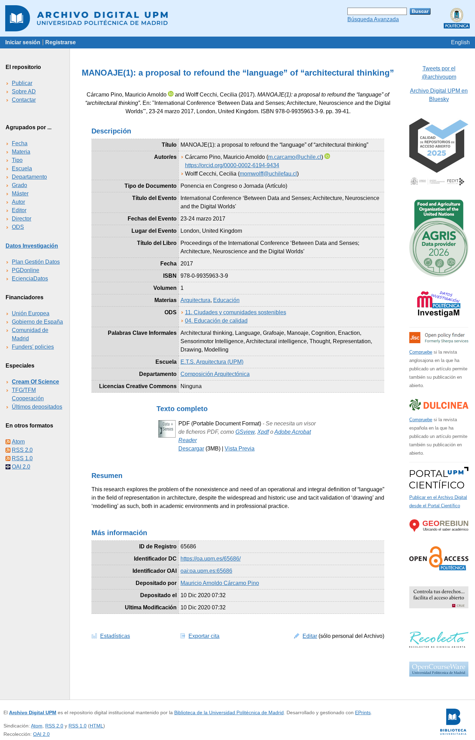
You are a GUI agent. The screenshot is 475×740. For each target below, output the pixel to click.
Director (21, 219)
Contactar (24, 100)
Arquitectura (195, 300)
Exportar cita (203, 636)
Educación (226, 300)
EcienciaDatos (30, 279)
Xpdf (263, 432)
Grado (19, 185)
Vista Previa (240, 449)
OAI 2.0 (21, 467)
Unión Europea (30, 313)
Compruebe (420, 352)
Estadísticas (115, 636)
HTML (96, 726)
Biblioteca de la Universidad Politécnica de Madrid (229, 712)
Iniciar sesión (22, 42)
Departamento (29, 177)
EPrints (363, 712)
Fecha (19, 143)
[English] (460, 42)
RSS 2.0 (22, 450)
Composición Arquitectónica (215, 374)
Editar (310, 636)
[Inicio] (237, 18)
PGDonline (25, 270)
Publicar (22, 83)
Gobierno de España (37, 322)
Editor (19, 210)
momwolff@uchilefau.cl (268, 174)
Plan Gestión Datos (36, 262)
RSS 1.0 (22, 458)
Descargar (191, 449)
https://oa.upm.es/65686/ (210, 559)
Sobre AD (24, 91)
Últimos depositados (37, 407)
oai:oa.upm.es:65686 (206, 571)
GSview (245, 432)
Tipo (17, 160)
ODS (18, 227)
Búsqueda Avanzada (373, 19)
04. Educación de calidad (216, 321)
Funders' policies (33, 347)
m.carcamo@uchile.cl (294, 157)
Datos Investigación (32, 246)
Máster (20, 193)
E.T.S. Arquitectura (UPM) (211, 362)
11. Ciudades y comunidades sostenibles (235, 312)
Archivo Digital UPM (32, 712)
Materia (21, 152)
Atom (18, 442)
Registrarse (60, 42)
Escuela (22, 168)
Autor (18, 202)
